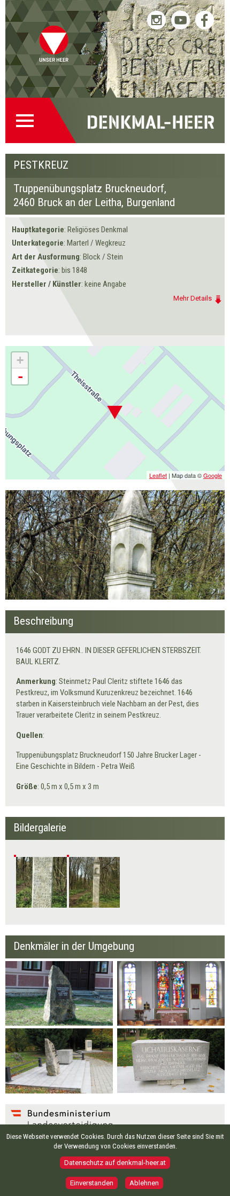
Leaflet (158, 475)
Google (212, 475)
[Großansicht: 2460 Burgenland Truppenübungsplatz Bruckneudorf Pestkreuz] (41, 882)
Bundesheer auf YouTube (180, 20)
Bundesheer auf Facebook (204, 20)
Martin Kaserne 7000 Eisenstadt (155, 983)
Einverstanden (91, 1183)
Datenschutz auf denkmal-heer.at (115, 1163)
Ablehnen (144, 1183)
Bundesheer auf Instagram (156, 20)
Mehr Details (192, 298)
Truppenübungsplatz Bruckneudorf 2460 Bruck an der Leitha (55, 992)
